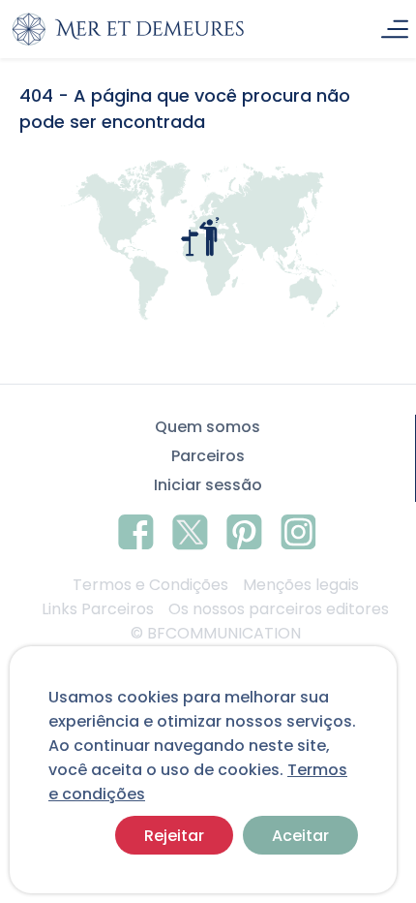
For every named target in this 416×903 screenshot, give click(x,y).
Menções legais (301, 585)
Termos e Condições (150, 585)
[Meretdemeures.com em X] (190, 529)
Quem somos (207, 427)
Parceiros (208, 456)
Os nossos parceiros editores (278, 609)
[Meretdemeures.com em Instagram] (298, 529)
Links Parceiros (98, 609)
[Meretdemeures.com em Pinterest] (244, 529)
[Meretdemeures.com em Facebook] (136, 529)
